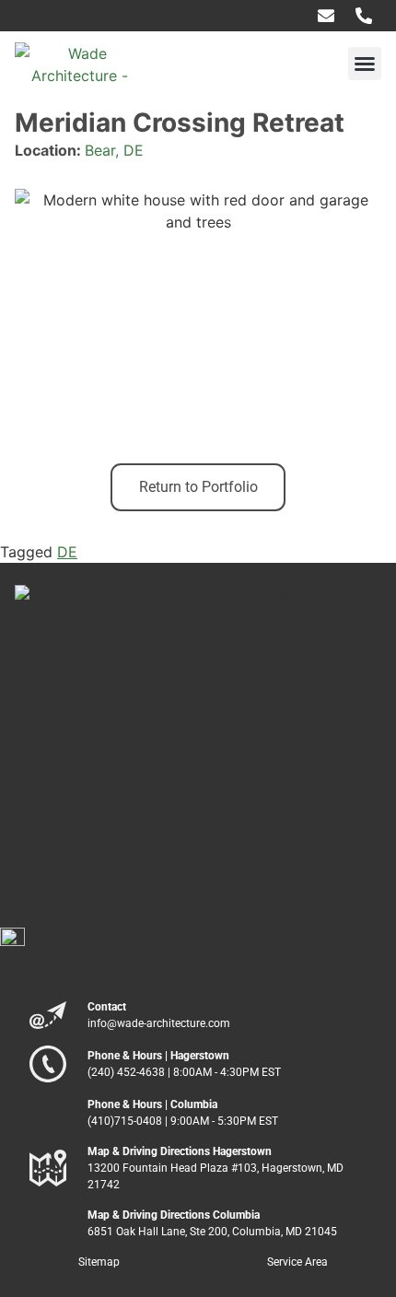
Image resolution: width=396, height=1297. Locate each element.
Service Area (297, 1262)
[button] (364, 63)
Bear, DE (114, 150)
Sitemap (99, 1262)
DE (67, 552)
